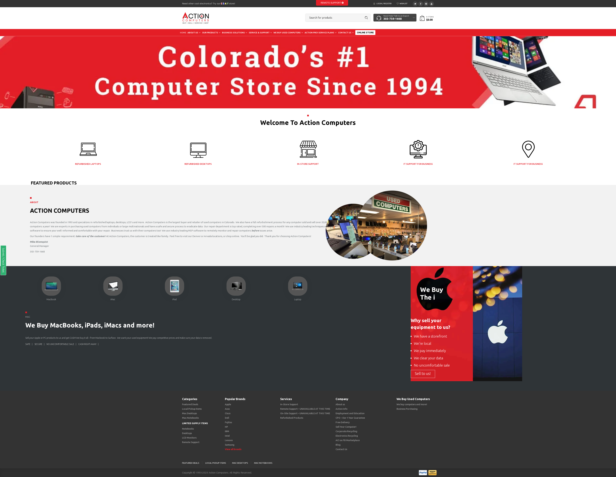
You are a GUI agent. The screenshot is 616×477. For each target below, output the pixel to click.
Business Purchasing (407, 409)
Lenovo (229, 440)
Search (366, 18)
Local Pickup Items (192, 409)
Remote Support (331, 2)
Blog (338, 445)
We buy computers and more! (412, 404)
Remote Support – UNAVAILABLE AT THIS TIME (305, 409)
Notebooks (188, 428)
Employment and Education (350, 413)
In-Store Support (289, 404)
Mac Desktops (189, 413)
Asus (227, 409)
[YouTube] (431, 3)
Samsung (229, 445)
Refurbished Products (291, 418)
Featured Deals (190, 404)
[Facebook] (420, 3)
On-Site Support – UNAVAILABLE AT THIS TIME (305, 413)
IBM (227, 431)
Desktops (187, 433)
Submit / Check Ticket (3, 260)
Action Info (341, 409)
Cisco (228, 413)
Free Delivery (343, 422)
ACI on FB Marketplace (348, 440)
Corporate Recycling (346, 431)
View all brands (233, 449)
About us (340, 404)
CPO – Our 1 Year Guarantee (350, 418)
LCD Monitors (189, 437)
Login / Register (384, 3)
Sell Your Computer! (346, 427)
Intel (227, 436)
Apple (228, 404)
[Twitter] (415, 3)
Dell (227, 418)
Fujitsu (228, 422)
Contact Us (341, 449)
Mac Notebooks (190, 418)
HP (226, 427)
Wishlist (403, 3)
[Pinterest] (426, 3)
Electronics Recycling (347, 436)
